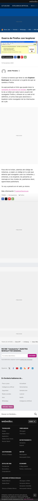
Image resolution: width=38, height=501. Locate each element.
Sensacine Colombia (25, 486)
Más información (28, 499)
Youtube (17, 368)
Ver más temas (7, 407)
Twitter (18, 57)
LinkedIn (32, 368)
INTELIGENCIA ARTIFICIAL (20, 6)
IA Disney (26, 342)
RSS (24, 368)
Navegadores (13, 195)
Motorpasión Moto (25, 457)
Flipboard (22, 57)
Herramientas (24, 387)
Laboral (22, 394)
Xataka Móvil (5, 433)
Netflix (22, 397)
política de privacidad (26, 359)
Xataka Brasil (5, 483)
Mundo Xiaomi (6, 441)
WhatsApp (5, 401)
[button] (13, 71)
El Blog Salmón (24, 466)
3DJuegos (22, 431)
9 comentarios (8, 57)
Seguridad (5, 390)
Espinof (22, 445)
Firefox (22, 195)
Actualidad (23, 383)
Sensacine (22, 443)
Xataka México (6, 480)
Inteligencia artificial (8, 387)
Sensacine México (25, 483)
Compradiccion (6, 471)
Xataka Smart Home (7, 438)
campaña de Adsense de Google (13, 90)
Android (15, 29)
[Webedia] (33, 1)
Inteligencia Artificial (26, 401)
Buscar (35, 414)
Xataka (4, 431)
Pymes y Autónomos (25, 469)
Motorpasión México (25, 488)
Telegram (20, 368)
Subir (31, 421)
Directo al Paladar (7, 454)
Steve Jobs (7, 29)
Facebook (15, 57)
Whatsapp (23, 29)
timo (3, 397)
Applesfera (5, 436)
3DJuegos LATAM (25, 480)
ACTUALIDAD (5, 6)
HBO (29, 29)
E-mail (25, 57)
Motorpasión (23, 454)
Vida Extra (22, 433)
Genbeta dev (23, 390)
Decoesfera (5, 469)
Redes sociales (6, 394)
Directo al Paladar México (9, 488)
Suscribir (32, 355)
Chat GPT (18, 342)
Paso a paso (5, 383)
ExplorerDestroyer (21, 191)
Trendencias (5, 466)
